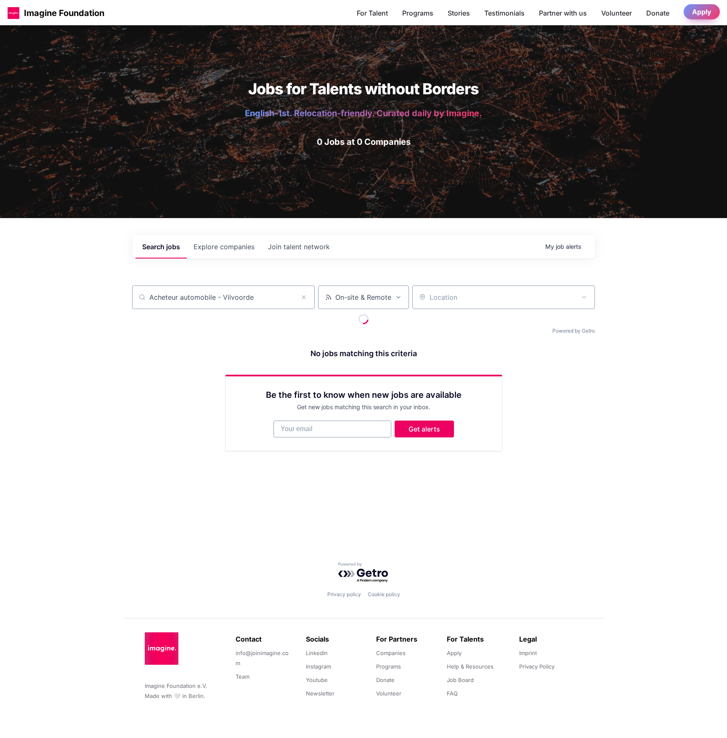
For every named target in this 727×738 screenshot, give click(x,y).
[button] (13, 12)
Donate (657, 13)
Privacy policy (344, 594)
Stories (459, 13)
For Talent (372, 13)
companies (224, 246)
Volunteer (616, 13)
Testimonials (504, 13)
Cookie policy (384, 594)
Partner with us (563, 13)
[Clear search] (304, 297)
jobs (161, 246)
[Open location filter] (584, 297)
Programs (417, 13)
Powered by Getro (573, 331)
